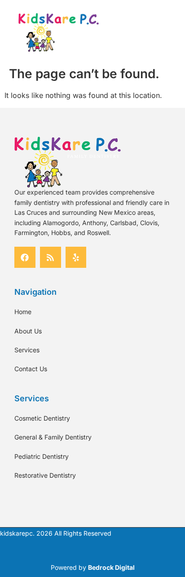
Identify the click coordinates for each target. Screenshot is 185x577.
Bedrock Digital (111, 567)
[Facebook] (24, 257)
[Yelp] (76, 257)
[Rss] (50, 257)
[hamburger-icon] (144, 32)
